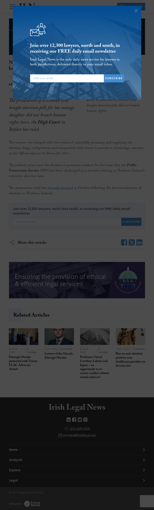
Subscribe (114, 78)
